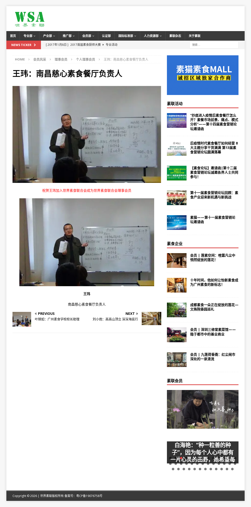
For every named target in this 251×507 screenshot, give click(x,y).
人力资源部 (151, 36)
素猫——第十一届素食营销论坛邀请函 (212, 219)
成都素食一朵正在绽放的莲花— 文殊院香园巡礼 (214, 306)
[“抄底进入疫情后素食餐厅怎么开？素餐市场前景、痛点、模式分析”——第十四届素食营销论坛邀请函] (177, 120)
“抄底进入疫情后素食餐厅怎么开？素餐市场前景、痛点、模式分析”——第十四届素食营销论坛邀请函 (214, 122)
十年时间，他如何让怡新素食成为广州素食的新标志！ (214, 282)
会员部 (86, 36)
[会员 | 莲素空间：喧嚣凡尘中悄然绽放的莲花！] (177, 260)
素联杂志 (175, 36)
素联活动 (175, 103)
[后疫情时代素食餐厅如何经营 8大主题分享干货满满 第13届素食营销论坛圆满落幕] (177, 148)
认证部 (106, 36)
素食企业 (175, 243)
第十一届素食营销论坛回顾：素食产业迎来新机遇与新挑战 (214, 194)
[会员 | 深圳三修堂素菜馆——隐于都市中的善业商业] (177, 334)
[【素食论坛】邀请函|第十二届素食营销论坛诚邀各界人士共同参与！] (177, 173)
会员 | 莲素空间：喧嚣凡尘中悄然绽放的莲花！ (212, 257)
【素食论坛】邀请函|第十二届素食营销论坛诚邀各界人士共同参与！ (214, 172)
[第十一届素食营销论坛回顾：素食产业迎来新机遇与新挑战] (177, 197)
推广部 (67, 36)
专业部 (28, 36)
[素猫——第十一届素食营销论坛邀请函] (177, 222)
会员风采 (39, 59)
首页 (13, 36)
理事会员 (61, 59)
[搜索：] (213, 44)
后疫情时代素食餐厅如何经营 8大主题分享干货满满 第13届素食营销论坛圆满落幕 (214, 147)
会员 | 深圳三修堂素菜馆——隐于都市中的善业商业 (213, 331)
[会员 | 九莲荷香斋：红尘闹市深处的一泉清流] (177, 359)
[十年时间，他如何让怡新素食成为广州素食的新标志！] (177, 285)
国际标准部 (125, 36)
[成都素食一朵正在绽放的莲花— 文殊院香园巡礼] (177, 310)
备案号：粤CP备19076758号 (83, 496)
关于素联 (195, 36)
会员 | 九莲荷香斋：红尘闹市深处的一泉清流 (212, 356)
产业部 (47, 36)
